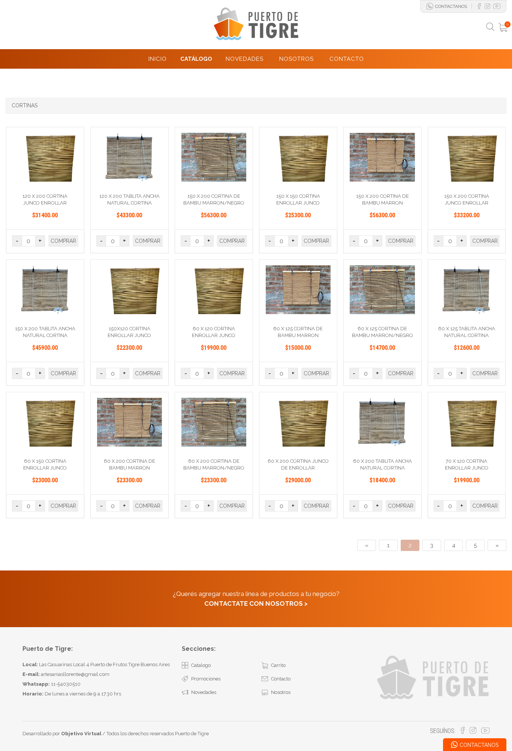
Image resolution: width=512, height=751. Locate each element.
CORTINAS (24, 105)
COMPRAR (63, 241)
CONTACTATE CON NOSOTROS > (256, 603)
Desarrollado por (61, 733)
